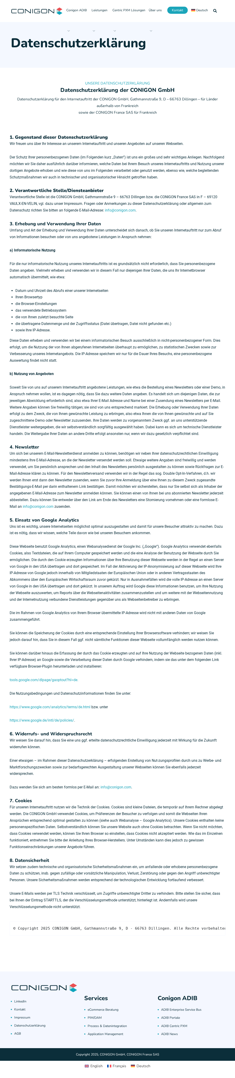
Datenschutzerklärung (29, 1025)
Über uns (155, 10)
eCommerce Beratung (103, 1009)
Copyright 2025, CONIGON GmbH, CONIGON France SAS (117, 1054)
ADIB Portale (170, 1018)
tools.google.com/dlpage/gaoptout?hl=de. (44, 680)
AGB (17, 1033)
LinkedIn (20, 1001)
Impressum (22, 1017)
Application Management (105, 1034)
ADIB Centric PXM (174, 1026)
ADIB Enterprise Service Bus (181, 1009)
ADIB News (169, 1034)
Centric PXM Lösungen (128, 10)
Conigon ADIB (76, 10)
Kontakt (177, 10)
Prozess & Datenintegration (107, 1026)
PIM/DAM (95, 1018)
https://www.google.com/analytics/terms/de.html (50, 707)
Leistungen (99, 10)
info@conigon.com (120, 210)
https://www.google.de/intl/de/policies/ (42, 720)
